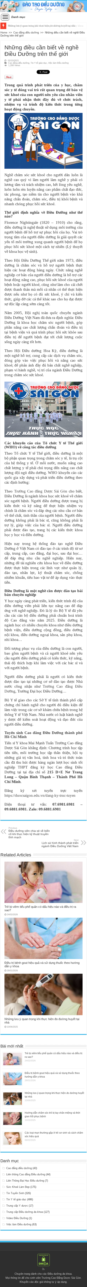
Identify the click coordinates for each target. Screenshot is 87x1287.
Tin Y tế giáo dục (39, 63)
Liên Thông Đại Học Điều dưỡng (25, 1180)
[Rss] (43, 1269)
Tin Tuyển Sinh (15, 1193)
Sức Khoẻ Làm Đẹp (18, 1186)
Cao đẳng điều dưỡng (26, 32)
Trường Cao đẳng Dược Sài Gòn (40, 491)
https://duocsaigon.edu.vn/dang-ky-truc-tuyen (39, 795)
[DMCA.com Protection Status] (43, 1259)
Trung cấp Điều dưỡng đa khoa (24, 1211)
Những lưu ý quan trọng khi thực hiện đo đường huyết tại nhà (41, 25)
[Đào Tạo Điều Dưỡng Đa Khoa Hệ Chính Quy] (43, 6)
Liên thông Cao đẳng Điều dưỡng (25, 1174)
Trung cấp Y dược (17, 1205)
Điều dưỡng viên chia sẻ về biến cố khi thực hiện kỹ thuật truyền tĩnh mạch (29, 833)
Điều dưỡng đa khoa (60, 1273)
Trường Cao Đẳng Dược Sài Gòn (61, 1277)
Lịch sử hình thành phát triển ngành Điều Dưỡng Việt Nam (60, 843)
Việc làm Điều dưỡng (58, 63)
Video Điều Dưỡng (17, 1218)
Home (3, 32)
